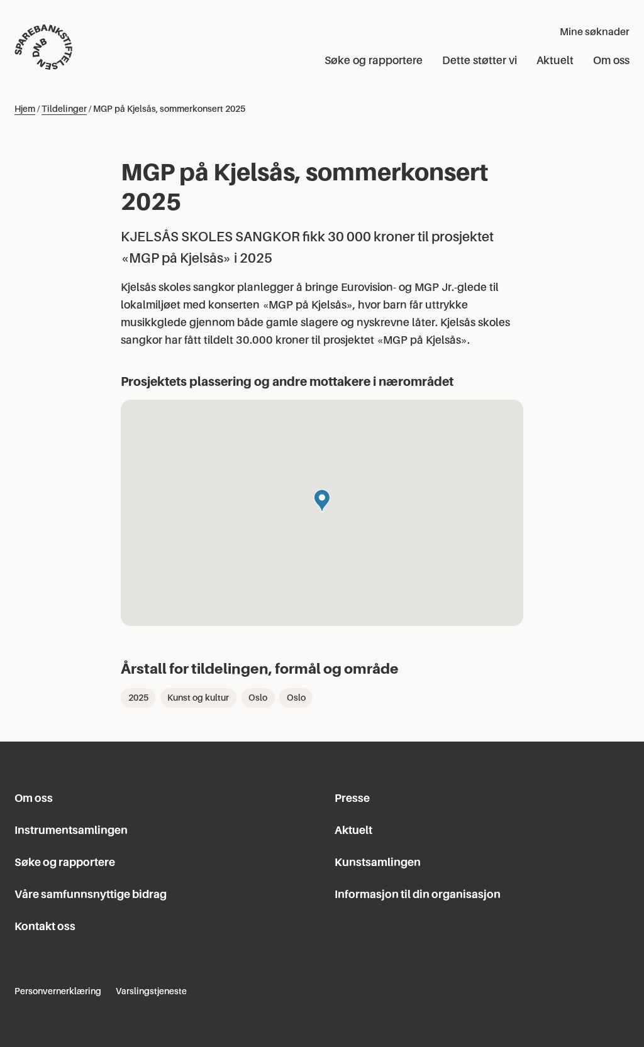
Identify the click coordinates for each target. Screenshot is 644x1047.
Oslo (257, 698)
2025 (138, 698)
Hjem (24, 109)
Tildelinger (64, 109)
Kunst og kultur (198, 698)
